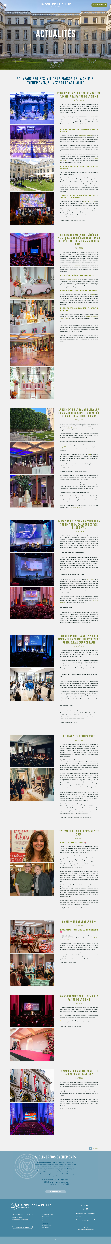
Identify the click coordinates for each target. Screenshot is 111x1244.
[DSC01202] (32, 334)
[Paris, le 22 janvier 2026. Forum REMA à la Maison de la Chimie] (32, 735)
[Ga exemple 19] (32, 520)
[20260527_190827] (32, 475)
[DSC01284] (32, 301)
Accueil (45, 12)
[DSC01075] (32, 367)
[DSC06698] (32, 921)
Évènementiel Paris (53, 12)
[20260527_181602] (32, 442)
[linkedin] (87, 1208)
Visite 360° (85, 1227)
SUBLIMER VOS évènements (55, 1157)
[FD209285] (32, 668)
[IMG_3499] (32, 554)
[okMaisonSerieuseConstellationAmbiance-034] (32, 126)
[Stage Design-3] (32, 1103)
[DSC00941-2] (32, 267)
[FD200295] (32, 635)
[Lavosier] (32, 587)
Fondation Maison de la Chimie (85, 1229)
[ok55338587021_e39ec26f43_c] (32, 192)
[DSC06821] (32, 954)
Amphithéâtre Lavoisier (70, 279)
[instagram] (84, 1208)
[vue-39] (32, 234)
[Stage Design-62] (32, 1070)
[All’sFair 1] (32, 1029)
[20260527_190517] (32, 409)
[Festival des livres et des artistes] (32, 830)
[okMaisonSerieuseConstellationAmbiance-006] (32, 92)
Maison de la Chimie (89, 201)
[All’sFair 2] (32, 995)
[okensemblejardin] (32, 159)
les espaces (90, 579)
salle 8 (93, 295)
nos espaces (90, 116)
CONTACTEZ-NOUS (18, 1222)
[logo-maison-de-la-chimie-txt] (55, 4)
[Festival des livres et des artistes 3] (32, 864)
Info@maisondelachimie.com (20, 1219)
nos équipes (77, 266)
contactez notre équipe (76, 507)
